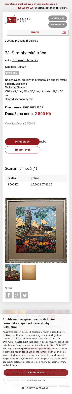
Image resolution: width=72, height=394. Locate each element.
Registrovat (22, 149)
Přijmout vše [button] (36, 372)
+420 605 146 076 (24, 8)
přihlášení (56, 18)
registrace (56, 24)
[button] (36, 388)
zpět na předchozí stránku (21, 40)
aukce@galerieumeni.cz (46, 8)
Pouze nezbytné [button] (36, 381)
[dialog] (36, 354)
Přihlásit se (22, 141)
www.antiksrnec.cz (47, 4)
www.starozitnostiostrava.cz (20, 4)
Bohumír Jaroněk (25, 60)
